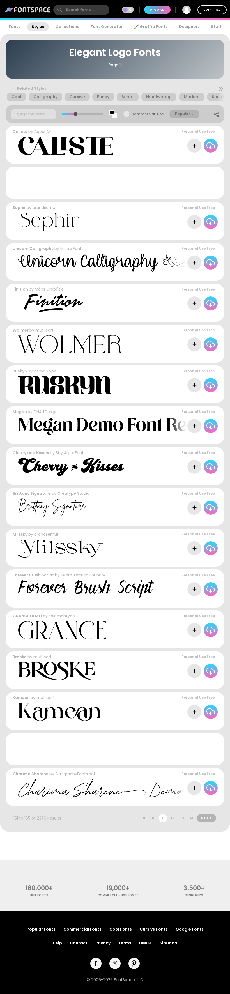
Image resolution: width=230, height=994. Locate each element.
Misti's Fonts (72, 248)
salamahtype (62, 616)
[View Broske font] (56, 671)
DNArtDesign (46, 412)
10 (153, 818)
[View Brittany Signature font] (52, 507)
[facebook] (96, 963)
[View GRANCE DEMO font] (62, 630)
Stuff (216, 26)
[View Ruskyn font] (65, 385)
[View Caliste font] (65, 146)
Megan (20, 412)
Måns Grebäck (49, 289)
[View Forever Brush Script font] (86, 589)
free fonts (39, 895)
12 (172, 818)
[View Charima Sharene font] (100, 788)
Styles (38, 26)
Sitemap (168, 943)
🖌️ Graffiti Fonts (151, 26)
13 (182, 818)
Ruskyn (20, 371)
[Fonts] (28, 10)
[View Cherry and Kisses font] (71, 467)
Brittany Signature (32, 493)
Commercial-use (147, 114)
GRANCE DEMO (27, 616)
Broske (20, 657)
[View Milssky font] (60, 548)
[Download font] (211, 146)
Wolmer (21, 330)
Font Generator (107, 26)
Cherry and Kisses (31, 452)
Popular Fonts (41, 929)
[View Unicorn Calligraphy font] (123, 263)
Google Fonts (190, 929)
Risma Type (45, 371)
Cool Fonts (120, 929)
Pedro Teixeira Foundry (83, 575)
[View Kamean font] (59, 712)
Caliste (20, 131)
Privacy (103, 943)
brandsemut (45, 207)
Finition (20, 289)
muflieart (44, 330)
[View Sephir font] (48, 222)
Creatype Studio (73, 493)
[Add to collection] (194, 146)
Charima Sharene (31, 774)
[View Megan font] (124, 426)
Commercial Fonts (82, 929)
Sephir (19, 207)
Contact (79, 943)
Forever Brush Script (33, 575)
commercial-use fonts (118, 895)
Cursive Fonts (154, 929)
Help (57, 943)
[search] (81, 10)
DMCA (145, 943)
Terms (124, 943)
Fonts (14, 26)
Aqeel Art (43, 131)
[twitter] (115, 963)
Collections (67, 26)
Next (206, 818)
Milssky (20, 534)
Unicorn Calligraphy (33, 248)
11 (163, 818)
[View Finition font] (50, 303)
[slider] (75, 114)
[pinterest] (134, 963)
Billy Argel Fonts (71, 452)
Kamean (21, 697)
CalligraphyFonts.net (75, 774)
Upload (157, 10)
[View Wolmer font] (69, 344)
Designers (189, 26)
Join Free (212, 10)
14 (192, 818)
